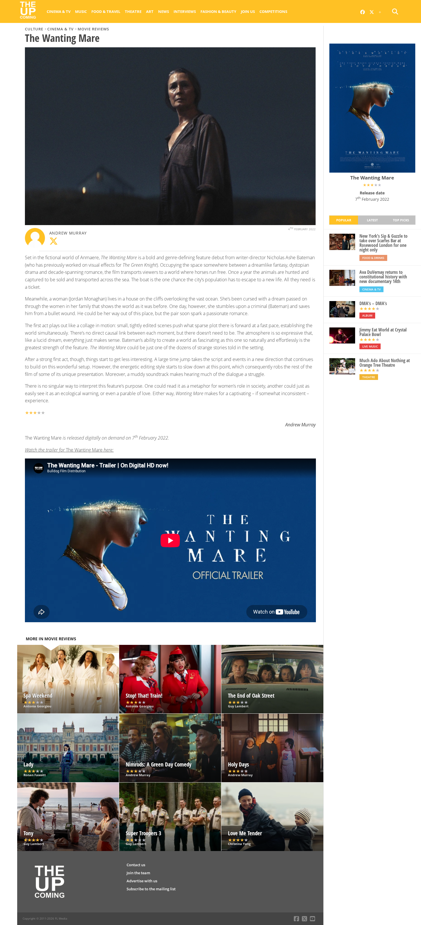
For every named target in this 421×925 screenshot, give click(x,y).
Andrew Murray (68, 233)
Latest (372, 220)
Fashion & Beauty (218, 11)
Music (81, 11)
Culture (34, 29)
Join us (248, 11)
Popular (343, 220)
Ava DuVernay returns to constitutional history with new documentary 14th (383, 277)
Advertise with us (142, 880)
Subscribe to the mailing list (151, 888)
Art (150, 11)
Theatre (133, 11)
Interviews (185, 11)
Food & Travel (105, 11)
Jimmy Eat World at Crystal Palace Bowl (383, 332)
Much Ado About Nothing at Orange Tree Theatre (384, 362)
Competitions (273, 11)
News (163, 11)
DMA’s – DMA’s (373, 303)
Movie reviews (93, 29)
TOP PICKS (401, 220)
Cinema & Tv (58, 11)
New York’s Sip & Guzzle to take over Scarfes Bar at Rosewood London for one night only (383, 243)
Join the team (138, 872)
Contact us (136, 864)
